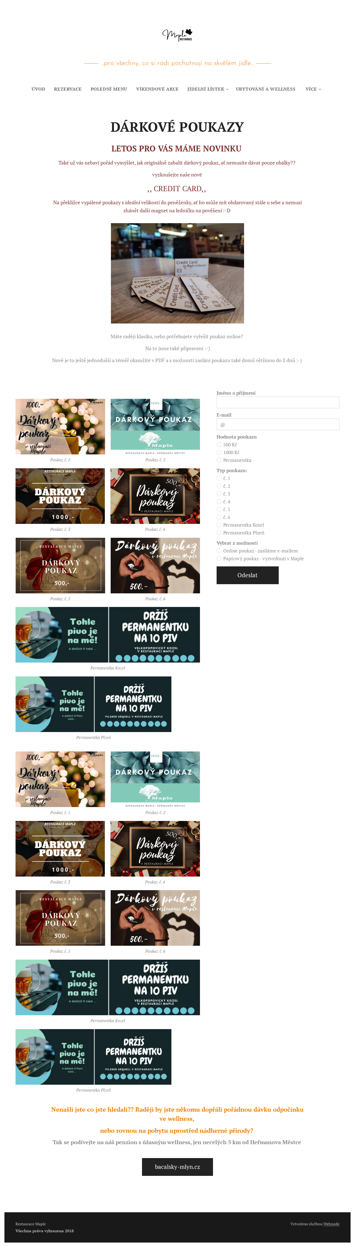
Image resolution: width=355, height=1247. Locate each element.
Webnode (331, 1223)
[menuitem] (41, 89)
